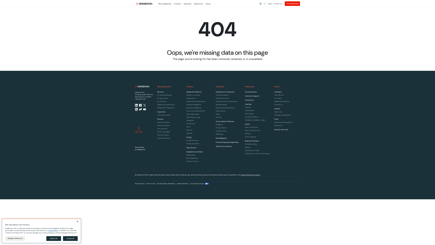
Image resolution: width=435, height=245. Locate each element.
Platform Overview (193, 95)
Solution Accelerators (224, 146)
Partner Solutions (163, 138)
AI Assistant (190, 98)
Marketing (219, 134)
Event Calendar (250, 137)
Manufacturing (221, 105)
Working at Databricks (282, 115)
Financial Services (222, 98)
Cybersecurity (221, 131)
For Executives (162, 98)
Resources (198, 4)
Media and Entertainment (225, 108)
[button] (264, 3)
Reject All (53, 238)
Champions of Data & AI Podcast (257, 154)
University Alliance (251, 117)
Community (249, 100)
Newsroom (278, 125)
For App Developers (164, 95)
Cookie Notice (53, 231)
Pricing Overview (192, 140)
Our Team (278, 98)
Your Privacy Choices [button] (197, 184)
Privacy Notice (139, 184)
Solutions (187, 4)
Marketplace (191, 155)
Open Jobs (278, 112)
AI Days (248, 134)
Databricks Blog (251, 144)
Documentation (251, 92)
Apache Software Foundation (250, 175)
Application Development (195, 101)
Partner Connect (192, 161)
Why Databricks (164, 4)
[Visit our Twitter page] (144, 105)
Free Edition (249, 114)
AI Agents (219, 125)
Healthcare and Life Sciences (226, 101)
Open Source (191, 148)
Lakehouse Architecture (166, 105)
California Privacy (182, 184)
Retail (218, 114)
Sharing (189, 133)
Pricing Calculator (192, 144)
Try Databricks (292, 3)
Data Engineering (192, 114)
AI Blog (247, 147)
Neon (188, 127)
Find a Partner (162, 129)
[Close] (77, 221)
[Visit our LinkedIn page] (136, 105)
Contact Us (278, 4)
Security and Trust (281, 130)
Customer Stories (163, 115)
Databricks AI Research (165, 108)
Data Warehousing (193, 117)
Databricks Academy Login (255, 120)
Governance (191, 124)
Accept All (70, 238)
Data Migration (221, 138)
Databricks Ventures (281, 101)
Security (189, 130)
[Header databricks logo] (144, 3)
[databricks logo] (142, 86)
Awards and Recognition (283, 122)
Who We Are (279, 95)
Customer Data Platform (195, 111)
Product (177, 4)
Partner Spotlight (163, 132)
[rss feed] (136, 109)
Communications (222, 95)
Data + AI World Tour (252, 130)
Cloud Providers (163, 135)
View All (218, 117)
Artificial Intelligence (193, 105)
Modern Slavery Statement (166, 184)
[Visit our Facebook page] (140, 105)
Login (270, 4)
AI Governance (221, 128)
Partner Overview (163, 122)
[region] (41, 231)
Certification (249, 110)
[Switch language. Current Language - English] (260, 3)
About (208, 4)
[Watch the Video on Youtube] (144, 109)
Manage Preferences (15, 238)
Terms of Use (151, 184)
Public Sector (221, 111)
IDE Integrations (192, 158)
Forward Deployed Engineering (227, 142)
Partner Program (163, 125)
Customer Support (252, 96)
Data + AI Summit (251, 127)
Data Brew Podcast (252, 150)
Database (190, 120)
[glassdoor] (140, 109)
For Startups (162, 101)
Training (248, 107)
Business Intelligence (194, 108)
